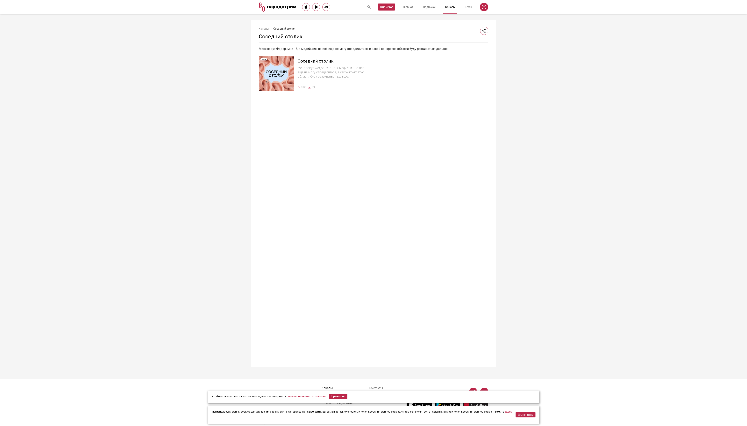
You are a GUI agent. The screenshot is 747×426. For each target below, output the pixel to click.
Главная (408, 7)
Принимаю (338, 396)
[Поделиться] (484, 31)
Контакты (376, 388)
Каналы (450, 7)
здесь (508, 411)
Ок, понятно (525, 414)
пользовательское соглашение (306, 396)
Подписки (429, 7)
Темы (468, 7)
